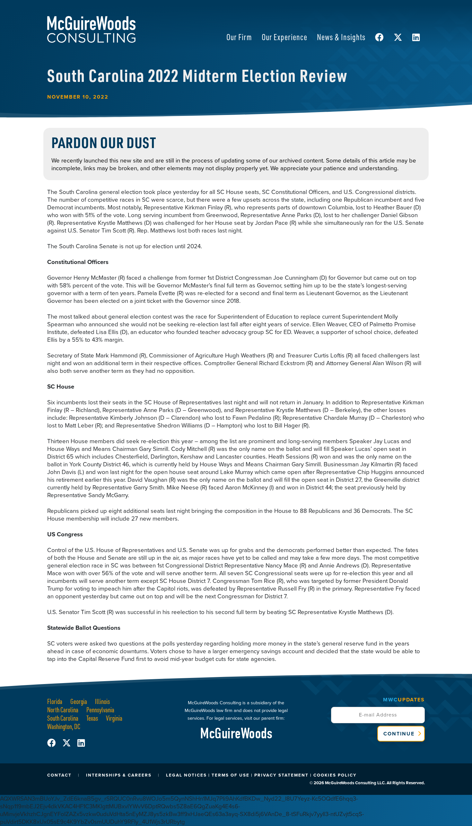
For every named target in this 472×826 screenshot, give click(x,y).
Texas (92, 718)
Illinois (102, 701)
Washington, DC (63, 726)
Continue (399, 733)
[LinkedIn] (81, 743)
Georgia (78, 701)
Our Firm (239, 36)
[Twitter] (69, 743)
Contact (59, 775)
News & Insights (341, 36)
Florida (54, 701)
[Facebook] (54, 743)
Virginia (114, 718)
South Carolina (62, 718)
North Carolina (62, 709)
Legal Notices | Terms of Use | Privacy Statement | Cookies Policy (261, 775)
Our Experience (284, 36)
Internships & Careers (119, 775)
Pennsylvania (100, 709)
